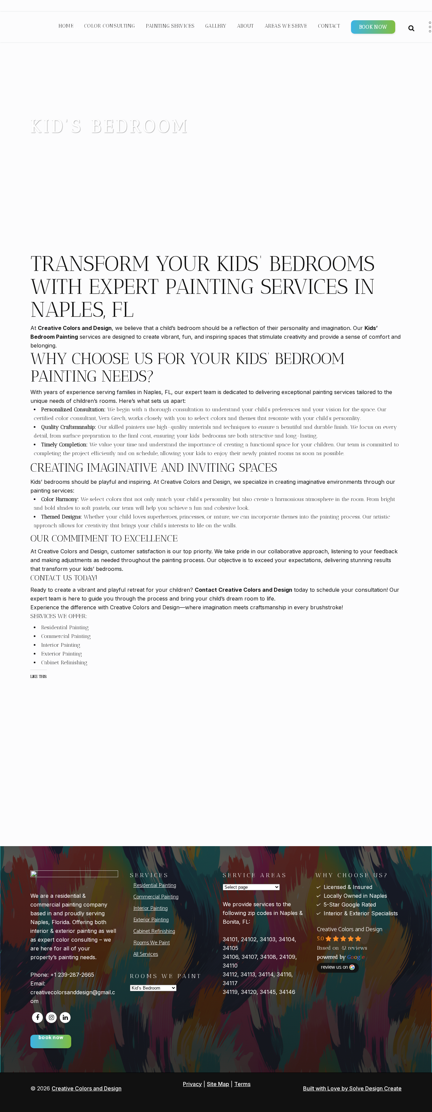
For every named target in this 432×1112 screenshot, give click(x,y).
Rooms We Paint (151, 943)
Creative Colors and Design (349, 929)
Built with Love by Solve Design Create (352, 1088)
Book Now (373, 27)
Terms (242, 1084)
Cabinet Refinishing (154, 931)
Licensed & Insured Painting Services (100, 27)
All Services (145, 954)
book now (50, 1038)
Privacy (192, 1084)
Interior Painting (150, 908)
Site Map (218, 1084)
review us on (334, 967)
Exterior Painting (151, 920)
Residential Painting (154, 885)
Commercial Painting (156, 897)
